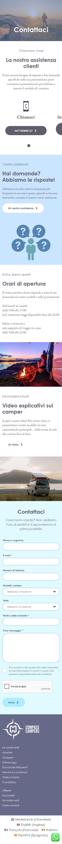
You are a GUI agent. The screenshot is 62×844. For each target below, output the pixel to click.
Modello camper (12, 585)
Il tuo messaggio (13, 630)
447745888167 (24, 130)
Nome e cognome (13, 540)
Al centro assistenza (21, 208)
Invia (11, 702)
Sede (6, 600)
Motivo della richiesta (16, 615)
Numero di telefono (13, 570)
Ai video (13, 444)
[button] (28, 145)
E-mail (7, 555)
